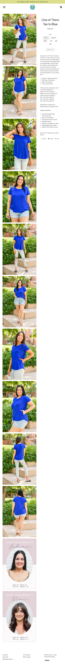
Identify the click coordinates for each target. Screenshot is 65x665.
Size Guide (5, 657)
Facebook (27, 655)
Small (46, 37)
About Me (5, 655)
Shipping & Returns (8, 659)
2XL (56, 41)
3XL (50, 44)
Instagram (28, 657)
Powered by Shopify (49, 656)
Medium (53, 37)
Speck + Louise (53, 655)
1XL (51, 41)
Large (45, 41)
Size (50, 34)
